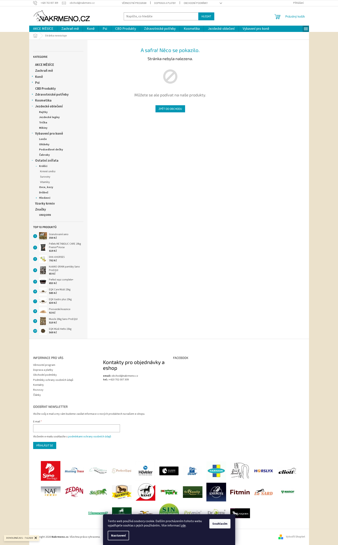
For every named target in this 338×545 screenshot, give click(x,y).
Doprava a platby (165, 3)
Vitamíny (45, 182)
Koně (39, 77)
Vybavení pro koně (49, 133)
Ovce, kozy (46, 187)
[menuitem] (43, 29)
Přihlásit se (44, 445)
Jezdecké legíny (49, 117)
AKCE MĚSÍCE (44, 64)
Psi (37, 82)
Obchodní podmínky (196, 3)
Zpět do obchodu (170, 108)
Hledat (206, 16)
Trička (43, 123)
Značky (40, 209)
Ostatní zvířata (46, 160)
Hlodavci (44, 198)
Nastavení (118, 535)
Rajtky (43, 112)
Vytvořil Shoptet (295, 537)
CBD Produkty (45, 88)
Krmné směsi (47, 171)
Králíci (43, 166)
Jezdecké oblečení (49, 106)
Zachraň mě (44, 70)
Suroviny (45, 177)
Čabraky (44, 155)
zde (183, 525)
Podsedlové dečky (51, 150)
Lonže (43, 139)
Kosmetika (43, 100)
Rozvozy (38, 390)
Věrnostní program (134, 3)
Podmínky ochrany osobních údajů (53, 380)
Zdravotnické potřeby (52, 94)
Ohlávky (44, 144)
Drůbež (43, 193)
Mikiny (43, 128)
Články (37, 395)
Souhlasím (220, 524)
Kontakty (38, 385)
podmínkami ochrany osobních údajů (89, 437)
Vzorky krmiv (45, 203)
